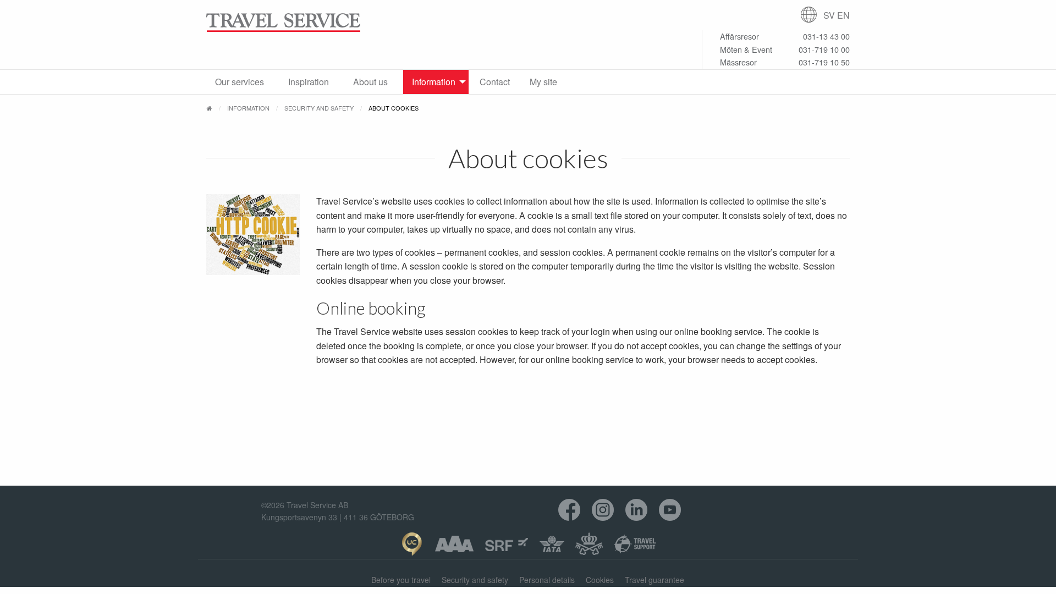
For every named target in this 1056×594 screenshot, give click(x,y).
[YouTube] (670, 510)
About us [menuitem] (370, 81)
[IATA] (552, 544)
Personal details (547, 579)
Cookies (600, 579)
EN (843, 15)
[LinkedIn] (636, 510)
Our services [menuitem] (239, 81)
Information (248, 107)
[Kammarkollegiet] (589, 544)
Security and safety (319, 107)
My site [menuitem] (543, 81)
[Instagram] (603, 510)
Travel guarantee (654, 579)
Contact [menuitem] (495, 81)
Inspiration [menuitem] (308, 81)
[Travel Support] (635, 544)
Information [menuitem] (433, 81)
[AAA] (454, 544)
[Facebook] (569, 510)
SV (829, 15)
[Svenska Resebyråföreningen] (507, 544)
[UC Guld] (411, 544)
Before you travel (401, 579)
